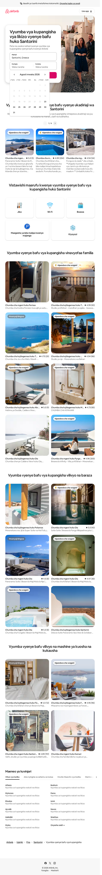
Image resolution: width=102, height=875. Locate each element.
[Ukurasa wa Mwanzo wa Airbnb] (12, 11)
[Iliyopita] (45, 123)
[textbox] (21, 67)
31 (14, 112)
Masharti (55, 870)
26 (24, 107)
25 (19, 107)
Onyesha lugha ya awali (70, 3)
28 (35, 107)
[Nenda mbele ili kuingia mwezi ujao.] (45, 74)
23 (45, 101)
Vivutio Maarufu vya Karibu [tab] (69, 777)
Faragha (44, 870)
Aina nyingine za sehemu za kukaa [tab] (38, 777)
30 (45, 107)
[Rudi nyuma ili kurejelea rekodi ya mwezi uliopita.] (14, 74)
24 (14, 107)
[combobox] (33, 57)
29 (40, 107)
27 (30, 107)
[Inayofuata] (55, 123)
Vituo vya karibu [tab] (12, 777)
